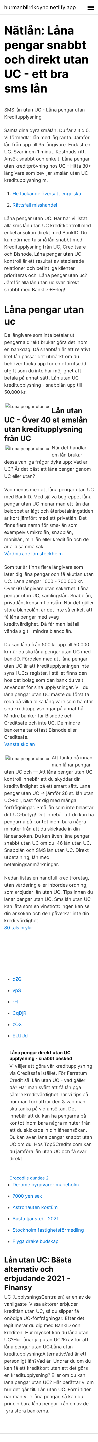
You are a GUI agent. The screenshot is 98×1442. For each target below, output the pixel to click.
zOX (17, 1024)
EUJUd (20, 1035)
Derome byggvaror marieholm (46, 1184)
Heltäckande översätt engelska (47, 193)
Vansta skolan (19, 744)
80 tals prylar (18, 927)
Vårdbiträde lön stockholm (33, 553)
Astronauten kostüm (35, 1207)
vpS (17, 990)
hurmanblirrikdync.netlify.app (40, 7)
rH (15, 1001)
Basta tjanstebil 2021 (36, 1218)
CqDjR (19, 1013)
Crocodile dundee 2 (29, 1178)
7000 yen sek (27, 1196)
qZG (17, 979)
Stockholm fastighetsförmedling (48, 1230)
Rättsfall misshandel (35, 205)
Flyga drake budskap (36, 1241)
